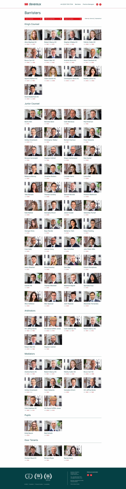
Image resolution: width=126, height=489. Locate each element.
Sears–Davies (76, 484)
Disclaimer (31, 484)
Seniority (92, 18)
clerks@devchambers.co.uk (76, 478)
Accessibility (46, 484)
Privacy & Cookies (39, 484)
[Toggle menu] (100, 4)
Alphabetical (98, 18)
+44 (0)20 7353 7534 (66, 4)
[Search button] (80, 19)
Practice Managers (88, 4)
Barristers (78, 4)
